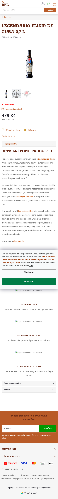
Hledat (50, 10)
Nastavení (29, 272)
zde (31, 265)
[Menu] (54, 3)
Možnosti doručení (14, 109)
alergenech (18, 241)
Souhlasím (29, 281)
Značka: (9, 136)
